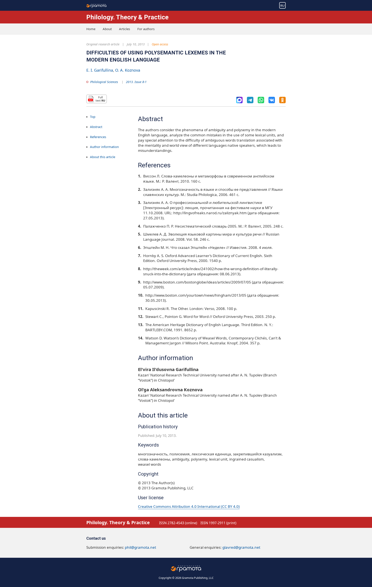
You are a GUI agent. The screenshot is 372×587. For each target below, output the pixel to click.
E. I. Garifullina (99, 70)
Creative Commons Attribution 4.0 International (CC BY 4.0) (189, 506)
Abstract (96, 127)
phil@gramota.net (140, 547)
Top (92, 116)
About (107, 29)
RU (282, 5)
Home (90, 29)
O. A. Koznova (127, 70)
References (98, 137)
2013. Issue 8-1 (136, 82)
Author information (104, 147)
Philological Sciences (104, 82)
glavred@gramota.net (241, 547)
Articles (124, 29)
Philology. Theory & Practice (127, 17)
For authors (146, 29)
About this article (102, 157)
